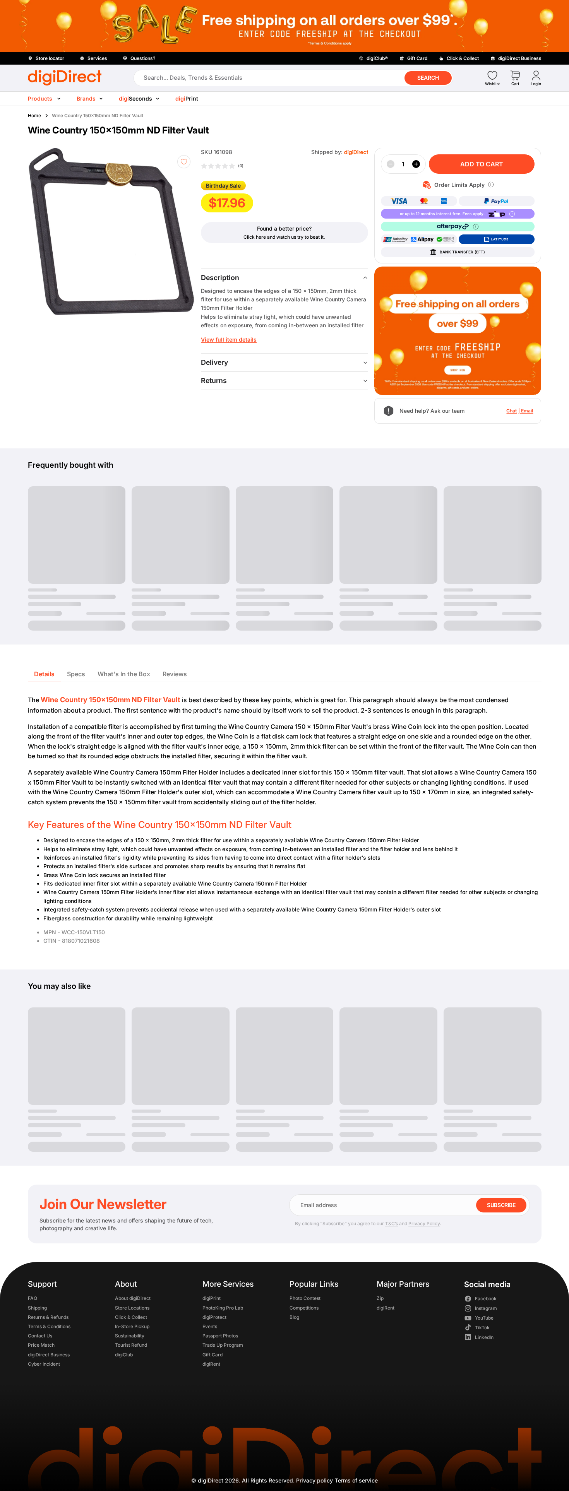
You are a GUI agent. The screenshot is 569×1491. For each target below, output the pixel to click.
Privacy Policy (424, 1223)
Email (527, 411)
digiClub (124, 1355)
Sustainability (129, 1336)
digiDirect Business (49, 1355)
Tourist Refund (131, 1345)
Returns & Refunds (48, 1317)
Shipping (37, 1308)
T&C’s (391, 1223)
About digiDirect (133, 1298)
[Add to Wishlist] (184, 162)
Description (220, 278)
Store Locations (132, 1308)
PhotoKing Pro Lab (222, 1308)
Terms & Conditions (49, 1326)
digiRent (211, 1364)
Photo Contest (304, 1298)
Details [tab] (44, 674)
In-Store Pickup (132, 1326)
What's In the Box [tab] (124, 674)
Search (428, 77)
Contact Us (40, 1336)
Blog (294, 1317)
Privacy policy (314, 1480)
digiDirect (210, 1480)
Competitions (303, 1308)
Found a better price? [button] (284, 228)
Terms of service (356, 1480)
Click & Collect (131, 1317)
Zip (380, 1298)
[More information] (491, 184)
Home (34, 115)
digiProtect (214, 1317)
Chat (511, 411)
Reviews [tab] (175, 674)
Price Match (41, 1345)
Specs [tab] (76, 674)
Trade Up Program (222, 1345)
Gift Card (212, 1355)
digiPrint (211, 1298)
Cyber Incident (44, 1364)
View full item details (229, 339)
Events (209, 1326)
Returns (214, 380)
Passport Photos (220, 1336)
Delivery (214, 362)
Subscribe (501, 1205)
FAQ (32, 1298)
